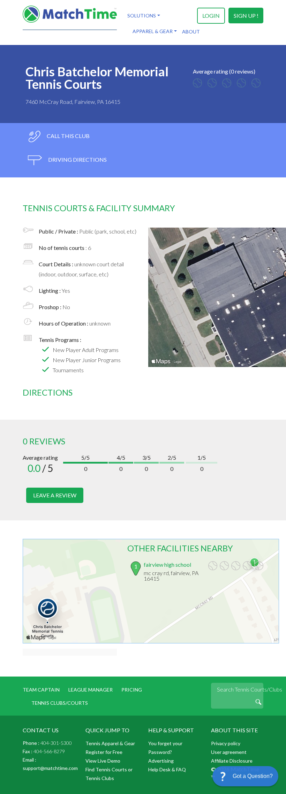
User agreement (229, 752)
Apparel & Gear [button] (153, 31)
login (211, 15)
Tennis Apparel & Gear (110, 743)
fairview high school (167, 564)
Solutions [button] (141, 15)
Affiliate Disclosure (232, 761)
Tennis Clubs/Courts (59, 703)
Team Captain (41, 690)
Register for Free (103, 752)
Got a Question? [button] (253, 776)
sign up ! (246, 15)
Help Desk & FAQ (167, 769)
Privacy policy (225, 743)
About (191, 32)
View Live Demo (102, 761)
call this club (68, 135)
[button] (245, 776)
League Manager (90, 690)
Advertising (161, 761)
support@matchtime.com (50, 768)
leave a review (54, 495)
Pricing (131, 690)
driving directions (77, 159)
